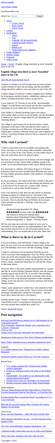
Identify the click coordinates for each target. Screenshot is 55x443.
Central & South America (22, 42)
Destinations (11, 33)
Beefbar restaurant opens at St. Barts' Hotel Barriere (28, 383)
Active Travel (17, 28)
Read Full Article (15, 309)
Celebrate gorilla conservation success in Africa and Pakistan (26, 431)
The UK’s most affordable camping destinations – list (23, 426)
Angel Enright (17, 80)
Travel (9, 21)
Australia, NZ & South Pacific (24, 40)
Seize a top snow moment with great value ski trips (22, 436)
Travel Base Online (9, 7)
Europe (15, 45)
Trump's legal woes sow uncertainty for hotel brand (22, 332)
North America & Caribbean (24, 50)
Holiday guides (12, 55)
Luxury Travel (18, 23)
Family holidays (13, 52)
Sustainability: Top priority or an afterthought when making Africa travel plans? (28, 377)
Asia (14, 38)
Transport (10, 57)
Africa (14, 35)
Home (3, 64)
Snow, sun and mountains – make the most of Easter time (25, 414)
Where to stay (12, 59)
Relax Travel (17, 26)
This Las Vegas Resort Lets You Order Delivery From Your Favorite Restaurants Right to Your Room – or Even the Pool (26, 391)
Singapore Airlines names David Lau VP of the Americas (25, 357)
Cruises (9, 30)
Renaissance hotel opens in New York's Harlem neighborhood (27, 337)
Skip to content (7, 2)
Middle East (17, 47)
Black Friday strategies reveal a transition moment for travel (26, 342)
